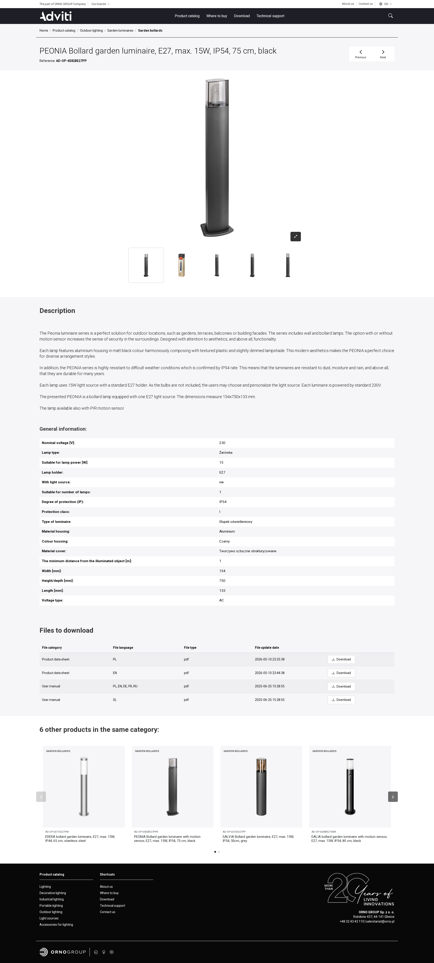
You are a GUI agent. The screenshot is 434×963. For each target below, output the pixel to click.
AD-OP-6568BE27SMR (323, 831)
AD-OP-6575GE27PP (234, 831)
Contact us (366, 3)
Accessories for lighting (56, 924)
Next (383, 57)
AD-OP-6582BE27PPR (146, 831)
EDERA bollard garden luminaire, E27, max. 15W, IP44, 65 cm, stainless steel (80, 839)
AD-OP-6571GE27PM (57, 831)
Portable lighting (51, 905)
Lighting (45, 886)
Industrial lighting (52, 899)
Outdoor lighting (51, 912)
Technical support (112, 905)
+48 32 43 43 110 (352, 921)
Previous (360, 57)
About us (348, 3)
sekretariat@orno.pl (380, 921)
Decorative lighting (53, 893)
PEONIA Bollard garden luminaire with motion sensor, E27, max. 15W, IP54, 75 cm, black (167, 839)
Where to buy (109, 893)
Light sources (49, 918)
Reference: (47, 61)
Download (107, 899)
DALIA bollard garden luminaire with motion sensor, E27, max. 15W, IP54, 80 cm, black (349, 839)
